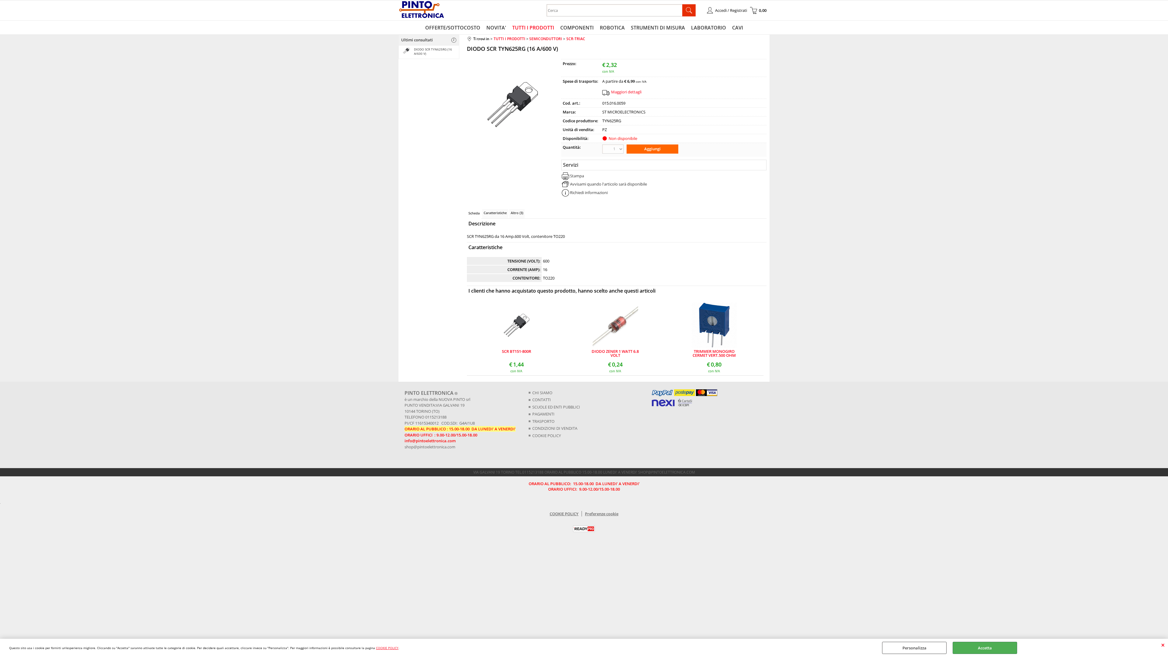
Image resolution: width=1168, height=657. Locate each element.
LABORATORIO (708, 27)
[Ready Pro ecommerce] (584, 529)
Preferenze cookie (601, 513)
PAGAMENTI (543, 414)
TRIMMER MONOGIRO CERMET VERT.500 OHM (714, 353)
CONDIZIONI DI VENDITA (554, 428)
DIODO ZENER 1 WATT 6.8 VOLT (615, 353)
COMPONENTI (577, 27)
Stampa (577, 176)
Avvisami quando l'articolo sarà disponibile (608, 184)
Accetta (985, 648)
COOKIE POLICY (387, 648)
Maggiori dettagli (626, 92)
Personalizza (914, 648)
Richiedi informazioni (589, 192)
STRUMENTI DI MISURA (658, 27)
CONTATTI (541, 399)
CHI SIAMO (542, 392)
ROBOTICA (612, 27)
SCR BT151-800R (516, 351)
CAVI (737, 27)
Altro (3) (517, 212)
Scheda (474, 213)
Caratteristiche (495, 212)
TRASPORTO (543, 421)
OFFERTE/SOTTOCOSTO (452, 27)
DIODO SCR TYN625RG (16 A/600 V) (433, 51)
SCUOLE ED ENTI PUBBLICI (556, 407)
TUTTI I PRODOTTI (533, 27)
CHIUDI (1163, 645)
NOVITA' (496, 27)
